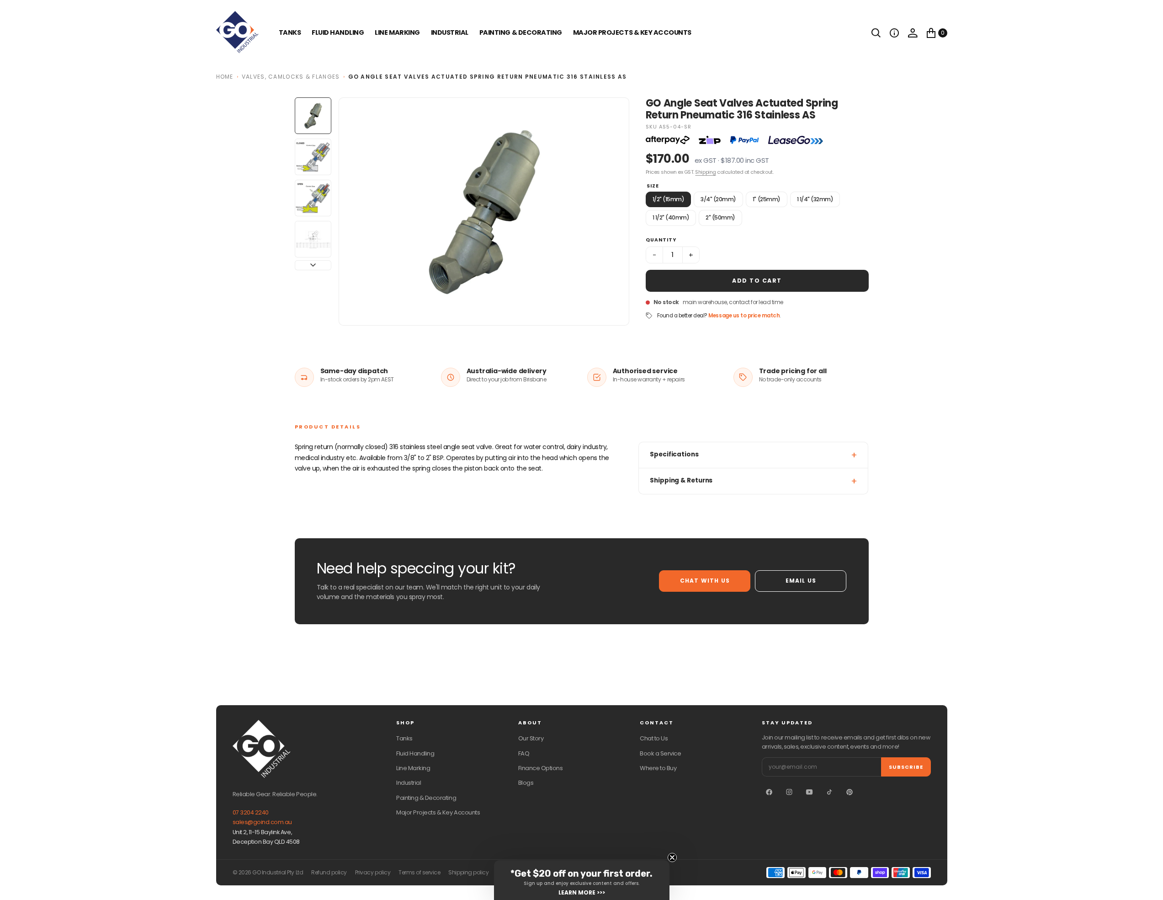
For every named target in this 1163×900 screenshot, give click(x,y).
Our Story (531, 738)
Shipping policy (468, 872)
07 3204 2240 (251, 812)
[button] (894, 33)
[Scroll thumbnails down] (313, 265)
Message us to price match (744, 315)
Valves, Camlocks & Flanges (291, 76)
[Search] (876, 33)
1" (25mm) (767, 199)
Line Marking (397, 32)
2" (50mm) (720, 217)
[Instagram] (789, 792)
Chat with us (705, 580)
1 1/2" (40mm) (671, 217)
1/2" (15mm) (669, 199)
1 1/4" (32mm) (815, 199)
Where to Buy (658, 768)
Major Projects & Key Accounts (438, 812)
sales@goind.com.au (262, 822)
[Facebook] (769, 792)
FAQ (524, 753)
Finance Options (540, 768)
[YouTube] (809, 792)
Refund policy (329, 872)
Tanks (404, 738)
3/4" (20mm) (718, 199)
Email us (801, 580)
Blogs (526, 782)
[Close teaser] (672, 857)
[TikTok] (829, 792)
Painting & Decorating (520, 32)
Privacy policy (372, 872)
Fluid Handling (338, 32)
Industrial (449, 32)
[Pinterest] (849, 792)
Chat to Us (654, 738)
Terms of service (419, 872)
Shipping (705, 172)
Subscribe (906, 767)
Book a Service (660, 753)
